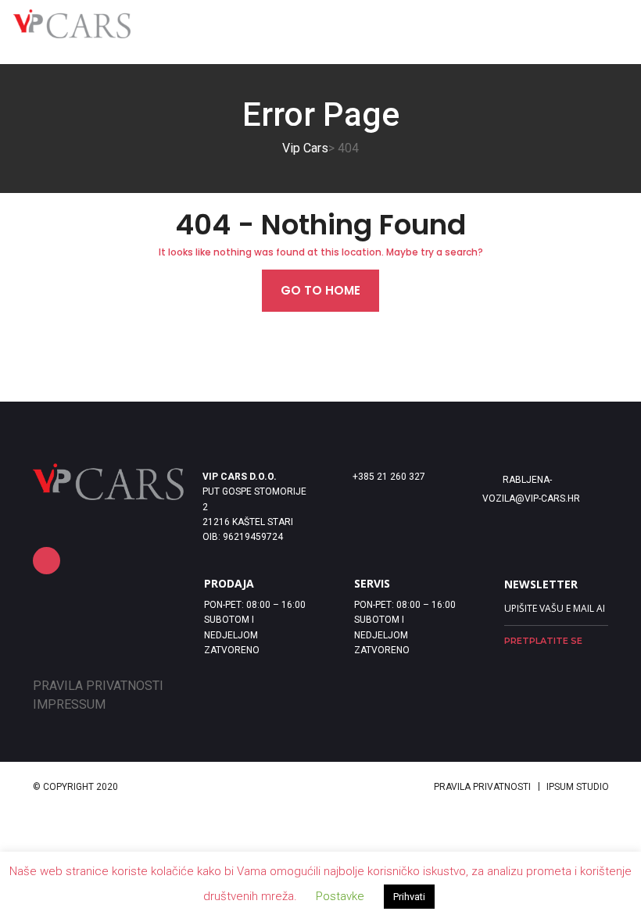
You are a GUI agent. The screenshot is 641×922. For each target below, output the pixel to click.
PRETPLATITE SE (543, 640)
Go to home (320, 290)
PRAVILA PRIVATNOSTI (98, 685)
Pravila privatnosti (482, 786)
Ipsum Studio (577, 786)
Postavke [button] (340, 896)
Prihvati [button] (409, 896)
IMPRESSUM (69, 704)
